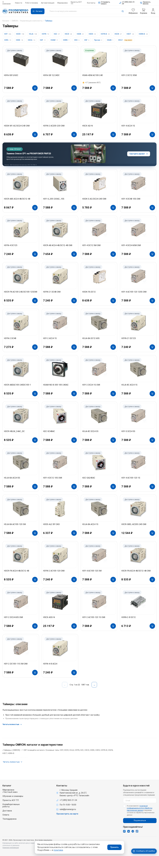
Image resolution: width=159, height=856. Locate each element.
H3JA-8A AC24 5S (12, 478)
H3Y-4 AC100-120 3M (91, 571)
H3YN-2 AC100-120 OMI (54, 571)
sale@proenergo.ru (68, 809)
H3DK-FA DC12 (89, 292)
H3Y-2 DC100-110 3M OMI (16, 664)
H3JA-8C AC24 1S (129, 385)
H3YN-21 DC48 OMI (52, 292)
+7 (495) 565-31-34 (68, 800)
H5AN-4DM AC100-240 (92, 75)
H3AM (54, 40)
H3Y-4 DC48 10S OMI (130, 199)
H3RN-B (143, 34)
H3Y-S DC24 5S (128, 431)
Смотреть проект (137, 154)
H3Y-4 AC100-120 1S (130, 478)
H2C (57, 34)
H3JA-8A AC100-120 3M (15, 524)
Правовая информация (10, 848)
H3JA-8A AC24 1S (90, 524)
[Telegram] (133, 831)
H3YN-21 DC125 (128, 338)
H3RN (66, 40)
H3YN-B (105, 34)
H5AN (110, 40)
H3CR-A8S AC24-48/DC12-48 (17, 199)
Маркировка (62, 3)
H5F (86, 40)
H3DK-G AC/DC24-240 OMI (94, 199)
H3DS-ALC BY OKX (51, 524)
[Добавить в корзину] (35, 88)
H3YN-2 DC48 (10, 338)
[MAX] (137, 831)
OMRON (15, 21)
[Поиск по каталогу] (86, 11)
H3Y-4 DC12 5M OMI (91, 245)
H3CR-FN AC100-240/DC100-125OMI (20, 292)
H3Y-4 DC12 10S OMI (52, 478)
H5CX (68, 34)
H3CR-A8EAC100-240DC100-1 (17, 385)
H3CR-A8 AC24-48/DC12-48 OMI (57, 245)
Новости (18, 3)
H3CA (31, 40)
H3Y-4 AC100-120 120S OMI (134, 292)
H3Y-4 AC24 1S (128, 126)
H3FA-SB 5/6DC (11, 75)
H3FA (7, 40)
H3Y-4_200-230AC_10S (53, 199)
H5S (76, 40)
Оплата (5, 815)
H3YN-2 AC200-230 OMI (54, 126)
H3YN (45, 34)
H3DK (80, 34)
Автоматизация (47, 3)
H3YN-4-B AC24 (50, 664)
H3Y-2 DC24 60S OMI (13, 617)
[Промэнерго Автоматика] (15, 11)
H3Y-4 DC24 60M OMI (131, 245)
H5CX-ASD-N (49, 617)
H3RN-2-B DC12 (128, 617)
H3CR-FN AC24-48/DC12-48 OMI (136, 571)
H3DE (19, 40)
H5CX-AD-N (87, 126)
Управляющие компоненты (31, 21)
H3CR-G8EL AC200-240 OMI (133, 524)
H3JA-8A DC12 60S (90, 338)
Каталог (5, 21)
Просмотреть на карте (67, 814)
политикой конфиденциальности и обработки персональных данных (139, 808)
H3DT (130, 34)
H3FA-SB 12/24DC (51, 75)
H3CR (20, 34)
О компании (6, 3)
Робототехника (31, 3)
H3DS (92, 34)
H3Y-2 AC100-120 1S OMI (93, 617)
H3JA (33, 34)
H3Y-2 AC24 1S (50, 338)
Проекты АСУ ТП (76, 3)
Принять (114, 847)
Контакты (91, 3)
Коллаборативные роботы (11, 805)
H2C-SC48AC (49, 431)
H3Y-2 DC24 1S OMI (91, 385)
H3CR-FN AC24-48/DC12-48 (16, 571)
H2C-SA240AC (88, 478)
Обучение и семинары (12, 796)
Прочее (98, 40)
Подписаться (140, 820)
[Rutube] (124, 831)
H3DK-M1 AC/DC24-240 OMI (17, 126)
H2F (43, 40)
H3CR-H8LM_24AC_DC (14, 431)
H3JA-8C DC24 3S (90, 431)
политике (58, 850)
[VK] (128, 831)
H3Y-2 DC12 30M (129, 75)
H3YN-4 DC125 (10, 245)
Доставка (7, 811)
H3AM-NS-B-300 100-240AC (55, 385)
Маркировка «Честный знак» (10, 791)
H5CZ (125, 40)
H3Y (7, 34)
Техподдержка (9, 819)
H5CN (118, 34)
